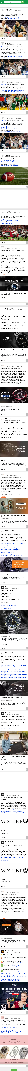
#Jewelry (3, 1030)
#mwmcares (15, 555)
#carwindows (10, 727)
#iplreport (20, 973)
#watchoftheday (5, 676)
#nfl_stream (4, 219)
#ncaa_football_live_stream (7, 161)
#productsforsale (15, 859)
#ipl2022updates (8, 977)
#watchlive (3, 979)
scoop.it (4, 759)
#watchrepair (4, 548)
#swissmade (12, 677)
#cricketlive (9, 979)
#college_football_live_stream (8, 160)
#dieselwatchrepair (18, 551)
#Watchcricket (15, 980)
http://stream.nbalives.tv (13, 18)
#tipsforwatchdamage (7, 554)
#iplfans (13, 976)
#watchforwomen (18, 857)
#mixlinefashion (5, 605)
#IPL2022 (24, 976)
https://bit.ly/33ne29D (14, 965)
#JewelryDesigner (10, 1030)
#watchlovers (19, 676)
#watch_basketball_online (19, 55)
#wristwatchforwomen (7, 809)
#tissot (3, 670)
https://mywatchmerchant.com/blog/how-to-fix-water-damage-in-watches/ (13, 544)
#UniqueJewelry (18, 1031)
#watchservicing (5, 674)
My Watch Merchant (9, 247)
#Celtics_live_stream (6, 17)
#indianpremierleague (6, 976)
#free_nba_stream (5, 126)
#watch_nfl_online (13, 220)
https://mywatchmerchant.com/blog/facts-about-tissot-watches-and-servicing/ (13, 666)
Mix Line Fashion (9, 586)
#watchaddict (22, 671)
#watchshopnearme (13, 673)
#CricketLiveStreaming (6, 980)
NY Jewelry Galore (9, 1016)
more (13, 1070)
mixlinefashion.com (6, 636)
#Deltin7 (3, 973)
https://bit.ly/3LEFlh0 (18, 964)
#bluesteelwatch (14, 605)
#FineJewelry (11, 1031)
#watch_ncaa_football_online (8, 163)
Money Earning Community (11, 950)
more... (4, 274)
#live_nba (3, 128)
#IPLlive (14, 977)
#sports (10, 975)
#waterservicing (12, 548)
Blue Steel (3, 635)
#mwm (13, 679)
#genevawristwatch (6, 811)
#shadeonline (4, 728)
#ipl (24, 973)
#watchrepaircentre (21, 677)
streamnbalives (8, 9)
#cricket (16, 973)
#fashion (14, 811)
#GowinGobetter (10, 973)
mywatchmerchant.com (7, 296)
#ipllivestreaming (20, 977)
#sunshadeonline (18, 727)
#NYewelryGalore (20, 1032)
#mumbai (20, 555)
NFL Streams (8, 155)
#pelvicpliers (4, 860)
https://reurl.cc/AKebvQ (13, 971)
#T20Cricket (18, 976)
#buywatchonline (10, 1034)
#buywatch (19, 811)
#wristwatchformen (13, 607)
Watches (3, 830)
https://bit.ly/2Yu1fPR (13, 966)
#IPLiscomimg (4, 975)
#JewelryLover (4, 1031)
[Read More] (27, 38)
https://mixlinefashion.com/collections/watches (13, 812)
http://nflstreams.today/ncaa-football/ (10, 165)
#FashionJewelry (18, 1030)
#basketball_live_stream (7, 55)
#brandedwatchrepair (7, 551)
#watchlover (16, 554)
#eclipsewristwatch (6, 608)
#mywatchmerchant (6, 555)
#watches (18, 670)
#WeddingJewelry (5, 1032)
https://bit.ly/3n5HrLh (19, 962)
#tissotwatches (14, 671)
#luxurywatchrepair (6, 549)
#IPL (2, 977)
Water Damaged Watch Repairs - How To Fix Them (13, 574)
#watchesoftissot (5, 671)
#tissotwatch (12, 670)
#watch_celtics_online (16, 17)
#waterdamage (16, 549)
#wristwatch (4, 607)
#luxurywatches (14, 674)
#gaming (14, 975)
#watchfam (13, 676)
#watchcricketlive (16, 979)
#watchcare (4, 552)
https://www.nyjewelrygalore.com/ (9, 1027)
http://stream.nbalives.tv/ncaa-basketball (11, 131)
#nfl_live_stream (5, 220)
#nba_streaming (5, 127)
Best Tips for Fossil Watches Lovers (9, 937)
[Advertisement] (14, 199)
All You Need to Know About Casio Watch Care (12, 405)
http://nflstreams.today (6, 223)
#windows (4, 727)
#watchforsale (5, 730)
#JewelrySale (13, 1032)
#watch (20, 605)
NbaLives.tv (4, 46)
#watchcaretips (11, 552)
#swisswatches (5, 677)
